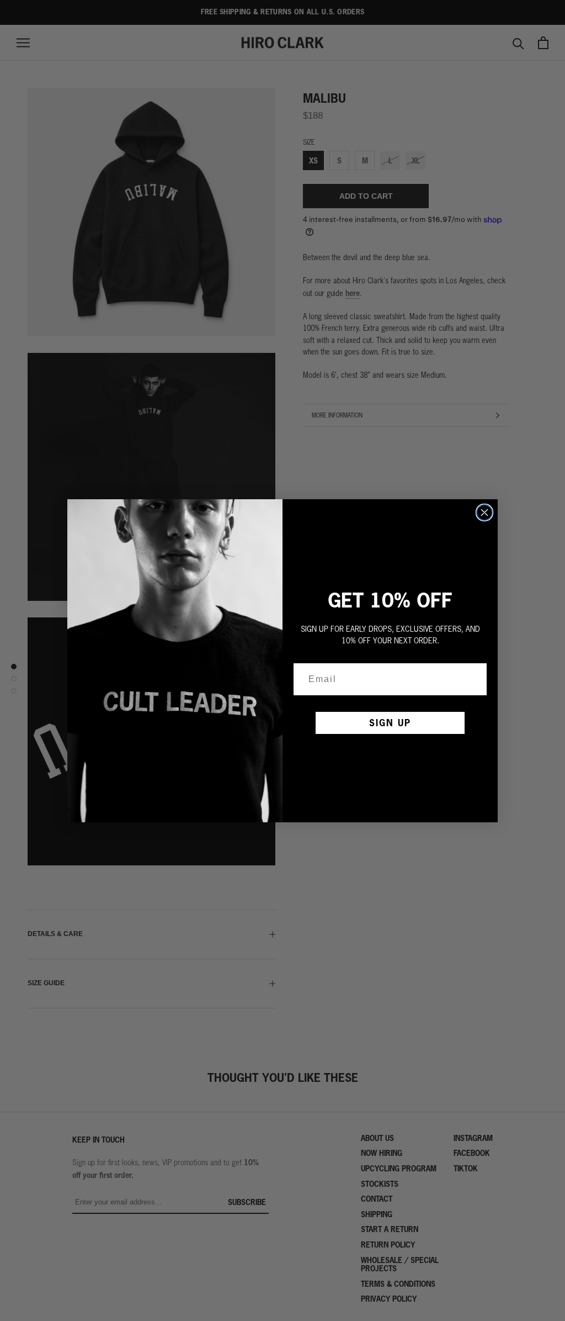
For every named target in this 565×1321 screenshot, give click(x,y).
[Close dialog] (484, 512)
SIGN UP (390, 722)
